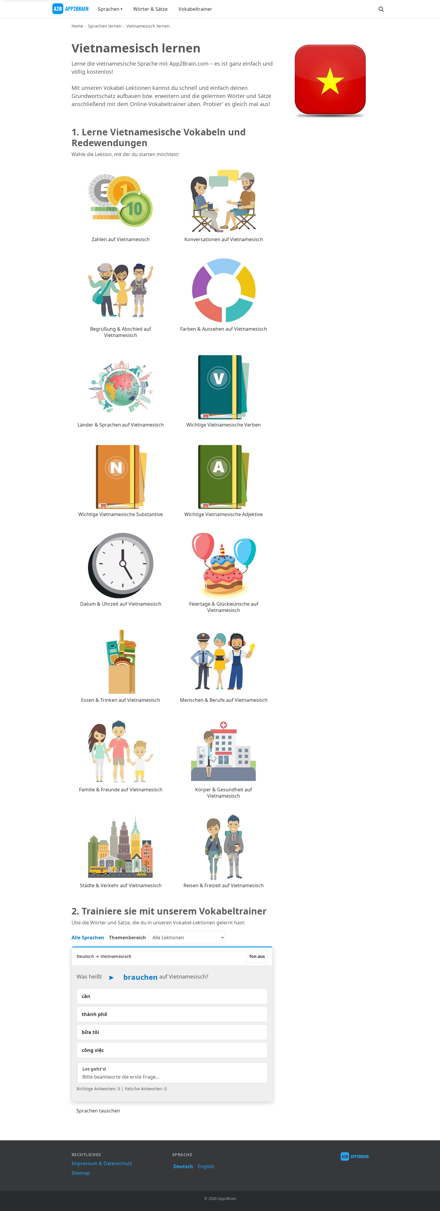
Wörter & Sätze (150, 9)
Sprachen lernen (105, 26)
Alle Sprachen (88, 937)
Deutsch (183, 1166)
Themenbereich (127, 937)
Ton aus (257, 956)
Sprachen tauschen (98, 1110)
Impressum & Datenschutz (102, 1163)
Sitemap (81, 1173)
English (206, 1166)
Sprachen (108, 9)
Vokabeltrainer (195, 9)
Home (77, 26)
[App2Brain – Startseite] (70, 8)
